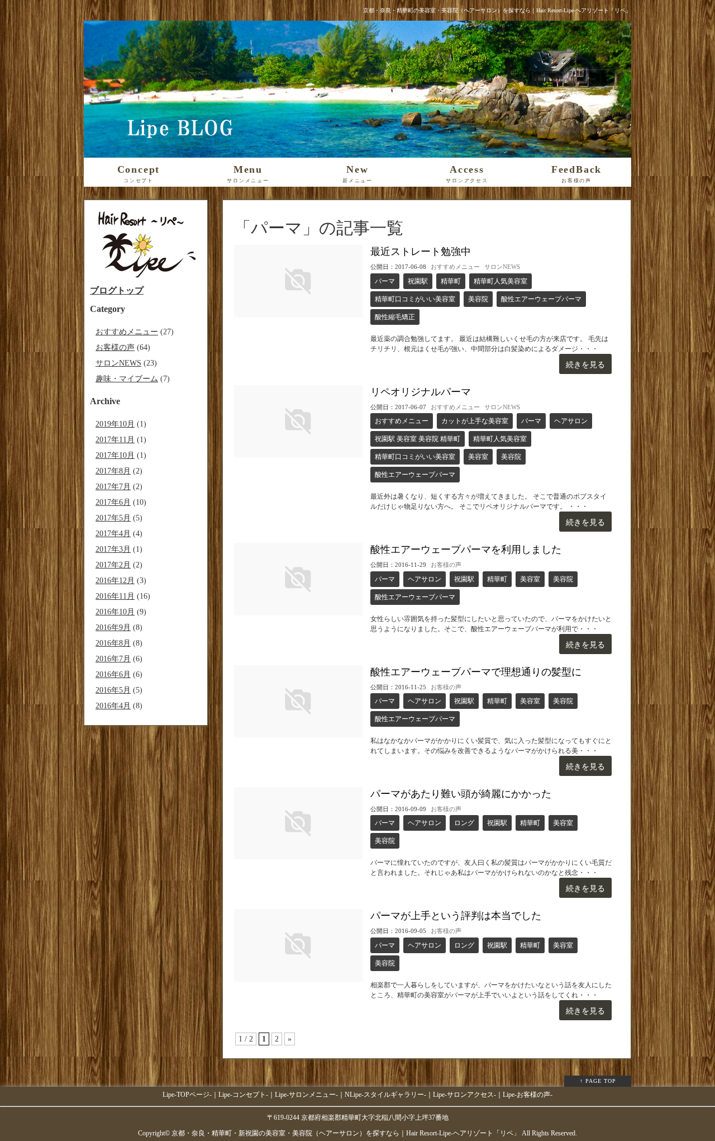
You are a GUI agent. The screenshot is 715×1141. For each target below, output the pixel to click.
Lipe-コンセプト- (243, 1095)
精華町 (451, 281)
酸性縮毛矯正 (395, 317)
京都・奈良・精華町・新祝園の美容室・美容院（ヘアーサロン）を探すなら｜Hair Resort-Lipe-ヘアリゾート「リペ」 (345, 1133)
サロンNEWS (502, 266)
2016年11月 (115, 596)
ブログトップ (117, 290)
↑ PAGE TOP (598, 1081)
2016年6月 (113, 674)
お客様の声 (446, 564)
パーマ (385, 281)
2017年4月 (113, 533)
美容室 (478, 457)
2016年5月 (113, 690)
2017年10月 (115, 455)
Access (467, 173)
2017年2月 (113, 565)
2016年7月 (113, 659)
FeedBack (576, 173)
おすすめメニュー (455, 266)
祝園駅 (418, 281)
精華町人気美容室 (500, 281)
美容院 (478, 299)
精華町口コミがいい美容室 (415, 299)
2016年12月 (115, 580)
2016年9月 (113, 627)
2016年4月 (113, 706)
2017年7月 (113, 486)
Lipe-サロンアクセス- (464, 1095)
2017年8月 (113, 471)
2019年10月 (115, 424)
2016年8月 (113, 643)
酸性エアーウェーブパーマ (541, 299)
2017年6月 (113, 502)
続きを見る (585, 365)
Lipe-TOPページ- (187, 1095)
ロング (464, 823)
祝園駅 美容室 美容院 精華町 (417, 439)
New (357, 173)
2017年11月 (115, 439)
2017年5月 (113, 518)
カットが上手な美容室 (474, 421)
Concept (138, 173)
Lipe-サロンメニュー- (306, 1095)
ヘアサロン (571, 421)
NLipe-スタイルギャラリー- (385, 1095)
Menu (248, 173)
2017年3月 (113, 549)
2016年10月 (115, 612)
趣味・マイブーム (127, 379)
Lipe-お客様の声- (527, 1095)
